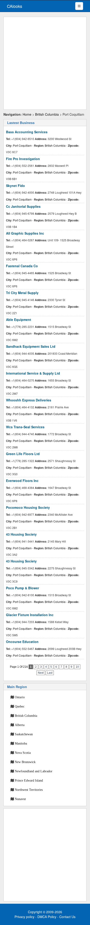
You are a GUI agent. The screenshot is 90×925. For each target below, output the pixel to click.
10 (77, 666)
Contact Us (67, 916)
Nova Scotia (23, 752)
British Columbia (47, 114)
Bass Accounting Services (27, 132)
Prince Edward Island (29, 780)
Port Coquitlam (22, 145)
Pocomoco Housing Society (28, 507)
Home (27, 114)
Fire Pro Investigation (23, 158)
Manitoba (21, 743)
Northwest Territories (29, 789)
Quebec (19, 706)
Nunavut (20, 799)
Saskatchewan (24, 734)
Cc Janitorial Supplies (23, 206)
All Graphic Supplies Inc (25, 233)
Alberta (19, 724)
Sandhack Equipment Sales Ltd (30, 346)
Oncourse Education (22, 641)
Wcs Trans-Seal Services (25, 427)
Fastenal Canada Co (22, 266)
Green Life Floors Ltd (23, 453)
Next (41, 672)
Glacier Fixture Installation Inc (30, 614)
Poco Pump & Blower (22, 588)
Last (49, 672)
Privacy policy (24, 916)
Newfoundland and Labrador (33, 771)
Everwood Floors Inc (22, 480)
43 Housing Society (21, 534)
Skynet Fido (15, 185)
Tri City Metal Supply (22, 292)
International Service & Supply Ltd (33, 373)
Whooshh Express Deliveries (28, 400)
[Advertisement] (45, 63)
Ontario (20, 697)
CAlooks (14, 6)
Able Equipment (18, 319)
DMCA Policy (46, 916)
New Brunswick (25, 762)
